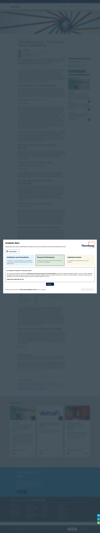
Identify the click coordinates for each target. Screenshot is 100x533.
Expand (49, 284)
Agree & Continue (87, 289)
